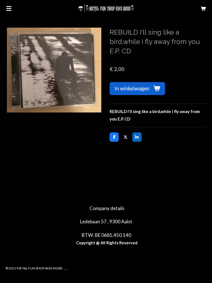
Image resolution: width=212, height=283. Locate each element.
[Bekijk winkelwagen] (203, 8)
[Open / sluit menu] (9, 8)
